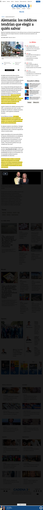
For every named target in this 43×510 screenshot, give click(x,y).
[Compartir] (18, 70)
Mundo (3, 16)
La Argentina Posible (31, 45)
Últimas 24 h (30, 1)
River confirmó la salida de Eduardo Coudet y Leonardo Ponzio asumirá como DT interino (33, 66)
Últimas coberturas (23, 1)
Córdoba (23, 8)
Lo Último (13, 8)
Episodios (31, 88)
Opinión (12, 1)
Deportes (4, 1)
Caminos (8, 1)
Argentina (18, 8)
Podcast (29, 102)
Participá (38, 1)
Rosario (28, 8)
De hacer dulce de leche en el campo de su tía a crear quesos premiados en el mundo (33, 49)
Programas (17, 1)
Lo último (33, 42)
